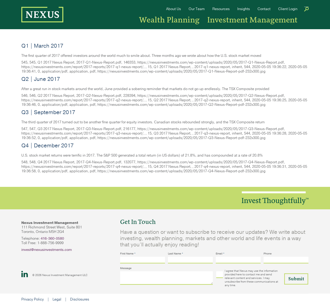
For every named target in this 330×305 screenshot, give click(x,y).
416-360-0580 (52, 238)
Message (126, 268)
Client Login (287, 9)
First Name (128, 253)
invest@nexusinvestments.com (46, 249)
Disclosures (79, 299)
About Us (173, 9)
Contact (264, 9)
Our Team (197, 9)
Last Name (175, 253)
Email (220, 253)
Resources (221, 9)
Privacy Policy (32, 299)
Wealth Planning (169, 19)
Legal (57, 299)
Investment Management (252, 19)
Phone (268, 253)
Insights (243, 9)
